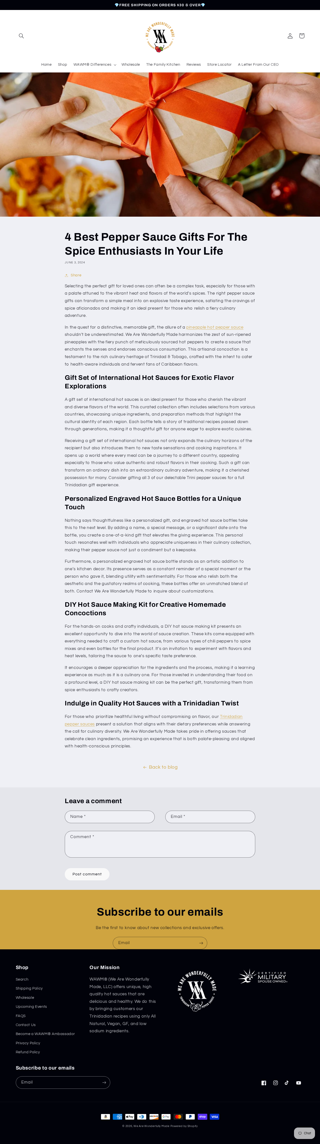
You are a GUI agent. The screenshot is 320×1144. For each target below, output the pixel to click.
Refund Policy (28, 1052)
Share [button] (76, 275)
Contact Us (26, 1025)
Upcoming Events (31, 1007)
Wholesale (25, 998)
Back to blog (163, 767)
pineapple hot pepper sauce (214, 327)
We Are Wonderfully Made (152, 1126)
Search (22, 979)
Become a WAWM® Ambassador (45, 1034)
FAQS (21, 1016)
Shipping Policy (29, 988)
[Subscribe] (201, 943)
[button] (21, 35)
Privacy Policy (28, 1043)
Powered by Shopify (184, 1126)
